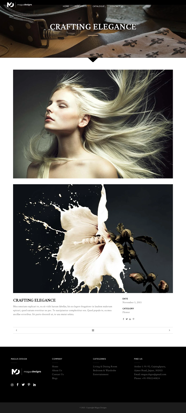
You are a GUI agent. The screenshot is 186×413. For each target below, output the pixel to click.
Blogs (54, 378)
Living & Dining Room (105, 366)
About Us (57, 370)
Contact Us (58, 374)
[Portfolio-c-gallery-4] (93, 238)
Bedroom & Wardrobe (104, 370)
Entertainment (101, 374)
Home (55, 366)
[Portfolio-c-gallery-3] (93, 123)
